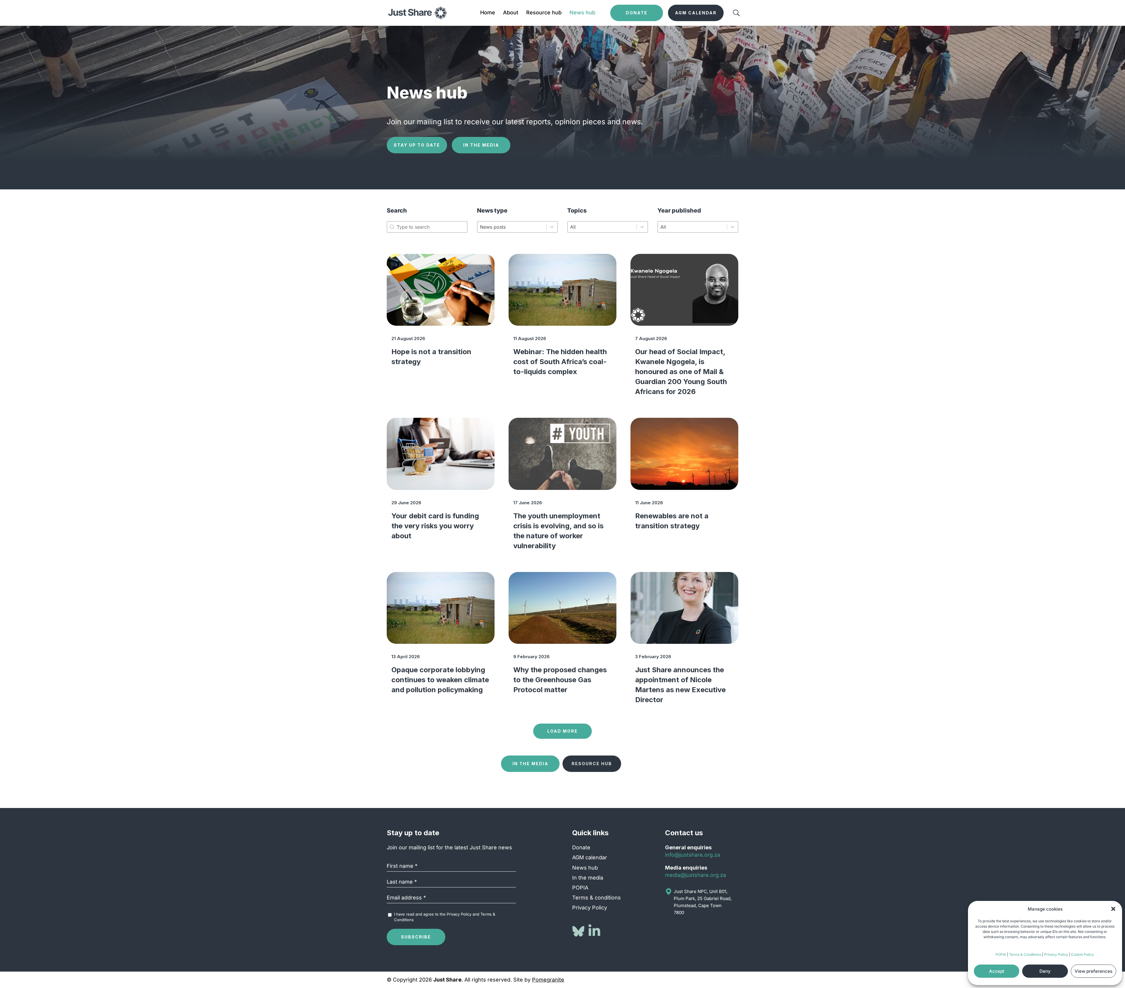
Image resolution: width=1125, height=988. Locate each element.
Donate (581, 847)
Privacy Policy (1056, 954)
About (510, 13)
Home (487, 13)
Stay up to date (417, 144)
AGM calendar (589, 857)
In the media (481, 144)
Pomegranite (548, 980)
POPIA (1001, 954)
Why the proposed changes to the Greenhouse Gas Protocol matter (560, 680)
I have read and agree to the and (444, 917)
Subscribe (416, 936)
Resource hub (544, 13)
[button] (1113, 909)
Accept (996, 971)
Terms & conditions (596, 897)
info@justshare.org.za (692, 855)
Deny (1045, 971)
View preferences (1093, 971)
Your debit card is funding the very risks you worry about (435, 526)
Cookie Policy (1082, 954)
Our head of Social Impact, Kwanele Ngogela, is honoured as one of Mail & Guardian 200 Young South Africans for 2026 (681, 371)
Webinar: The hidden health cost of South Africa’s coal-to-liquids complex (560, 361)
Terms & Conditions (1025, 954)
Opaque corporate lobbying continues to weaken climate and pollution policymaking (440, 680)
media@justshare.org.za (695, 875)
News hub (582, 13)
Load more (562, 731)
